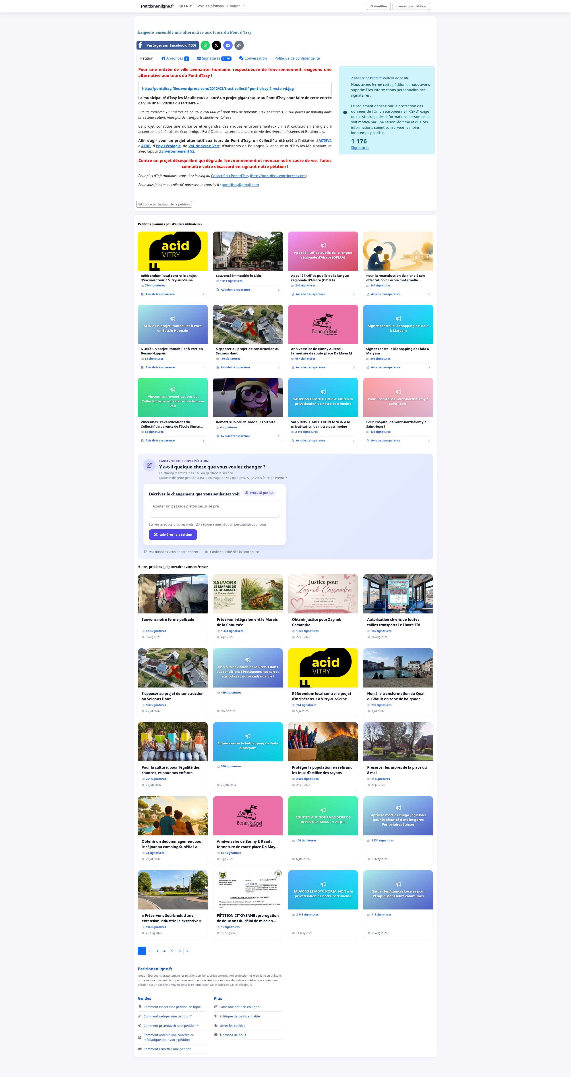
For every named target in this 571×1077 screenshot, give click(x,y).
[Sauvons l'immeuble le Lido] (248, 263)
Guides (144, 998)
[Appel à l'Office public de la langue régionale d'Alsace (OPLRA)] (323, 265)
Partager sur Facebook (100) (171, 45)
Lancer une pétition (411, 6)
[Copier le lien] (239, 45)
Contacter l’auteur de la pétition (166, 204)
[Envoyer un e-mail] (228, 45)
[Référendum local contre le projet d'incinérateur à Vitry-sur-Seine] (173, 265)
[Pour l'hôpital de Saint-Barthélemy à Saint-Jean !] (398, 412)
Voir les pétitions (211, 6)
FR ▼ (188, 6)
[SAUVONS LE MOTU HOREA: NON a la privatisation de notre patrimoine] (323, 412)
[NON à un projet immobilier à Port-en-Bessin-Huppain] (173, 339)
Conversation (255, 58)
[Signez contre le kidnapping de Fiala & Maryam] (398, 339)
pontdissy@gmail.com (240, 184)
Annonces (176, 58)
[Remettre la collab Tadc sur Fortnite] (248, 409)
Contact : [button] (234, 6)
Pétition (146, 58)
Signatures (215, 58)
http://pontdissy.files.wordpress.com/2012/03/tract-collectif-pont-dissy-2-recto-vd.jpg (218, 88)
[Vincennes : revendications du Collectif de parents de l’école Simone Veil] (173, 412)
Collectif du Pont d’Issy (230, 175)
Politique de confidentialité (297, 58)
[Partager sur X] (216, 45)
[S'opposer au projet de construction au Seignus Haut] (248, 339)
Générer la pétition (176, 534)
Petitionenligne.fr (157, 6)
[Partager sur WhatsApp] (205, 45)
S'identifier (379, 6)
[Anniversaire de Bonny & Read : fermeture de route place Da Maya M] (323, 339)
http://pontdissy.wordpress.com (278, 175)
